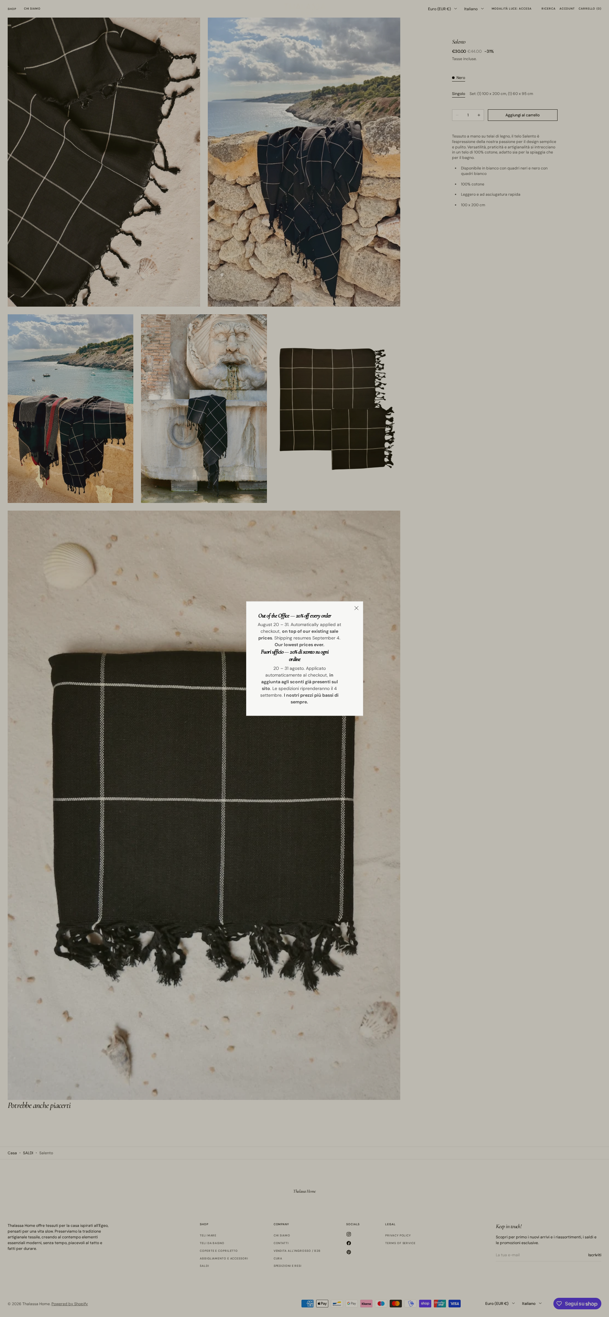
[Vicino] (356, 608)
